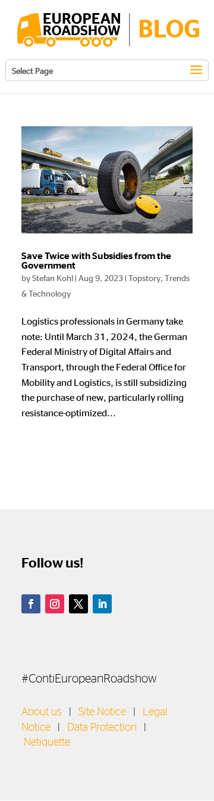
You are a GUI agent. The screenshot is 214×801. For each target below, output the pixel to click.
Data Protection (102, 727)
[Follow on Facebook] (30, 603)
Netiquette (47, 742)
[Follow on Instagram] (54, 603)
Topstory (144, 277)
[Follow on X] (78, 603)
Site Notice (102, 712)
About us (41, 712)
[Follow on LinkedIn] (102, 603)
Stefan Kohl (52, 277)
